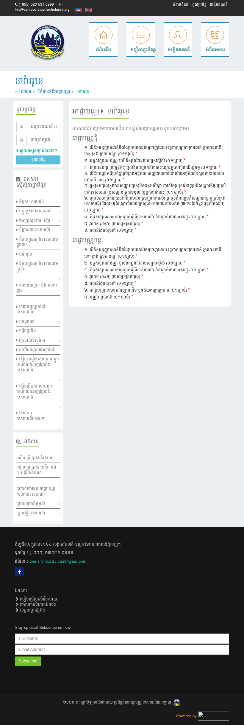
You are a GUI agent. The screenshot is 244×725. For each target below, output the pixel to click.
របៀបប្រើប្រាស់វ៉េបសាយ (35, 458)
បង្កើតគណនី (219, 4)
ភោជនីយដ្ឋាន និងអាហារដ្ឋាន (36, 288)
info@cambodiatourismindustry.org (42, 9)
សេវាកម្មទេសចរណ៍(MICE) (31, 416)
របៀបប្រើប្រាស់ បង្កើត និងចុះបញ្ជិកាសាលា (36, 470)
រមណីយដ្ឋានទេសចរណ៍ (37, 350)
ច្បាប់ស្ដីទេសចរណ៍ (30, 513)
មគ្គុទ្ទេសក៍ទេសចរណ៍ (35, 211)
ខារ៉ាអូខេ (25, 254)
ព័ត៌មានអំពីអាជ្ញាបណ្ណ (53, 91)
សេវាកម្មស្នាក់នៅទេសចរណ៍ (30, 309)
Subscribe (28, 661)
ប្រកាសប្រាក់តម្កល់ (30, 503)
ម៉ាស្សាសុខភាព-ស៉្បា (34, 220)
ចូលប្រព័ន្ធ (199, 4)
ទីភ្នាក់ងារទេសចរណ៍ (34, 230)
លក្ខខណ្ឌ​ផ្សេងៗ (32, 610)
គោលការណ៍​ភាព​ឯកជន (38, 604)
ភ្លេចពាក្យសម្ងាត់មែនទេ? (37, 151)
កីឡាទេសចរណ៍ (31, 202)
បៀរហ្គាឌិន (27, 331)
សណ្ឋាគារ (26, 321)
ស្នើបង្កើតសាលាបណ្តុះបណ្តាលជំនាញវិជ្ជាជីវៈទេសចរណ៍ (35, 392)
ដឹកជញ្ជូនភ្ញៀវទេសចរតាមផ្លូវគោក (37, 242)
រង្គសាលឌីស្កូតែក (31, 340)
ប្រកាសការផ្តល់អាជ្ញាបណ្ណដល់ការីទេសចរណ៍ (35, 491)
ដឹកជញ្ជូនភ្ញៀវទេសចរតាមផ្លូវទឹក (37, 266)
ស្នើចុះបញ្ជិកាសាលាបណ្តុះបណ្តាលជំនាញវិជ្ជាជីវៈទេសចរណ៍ (38, 365)
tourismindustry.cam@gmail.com (58, 561)
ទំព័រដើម (24, 91)
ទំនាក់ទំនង (180, 4)
